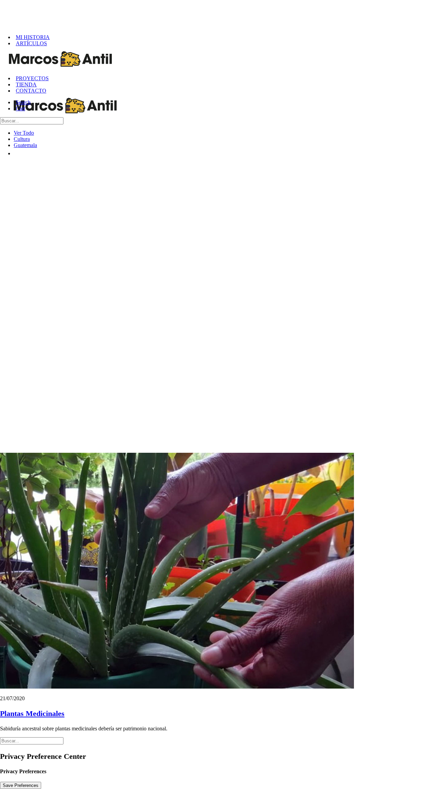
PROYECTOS (32, 78)
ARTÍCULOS (31, 43)
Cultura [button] (22, 139)
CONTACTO (31, 91)
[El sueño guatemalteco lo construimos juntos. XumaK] (222, 14)
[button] (23, 102)
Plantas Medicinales (32, 713)
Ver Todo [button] (24, 133)
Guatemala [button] (25, 145)
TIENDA (26, 84)
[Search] (31, 120)
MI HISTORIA (33, 37)
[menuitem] (226, 37)
